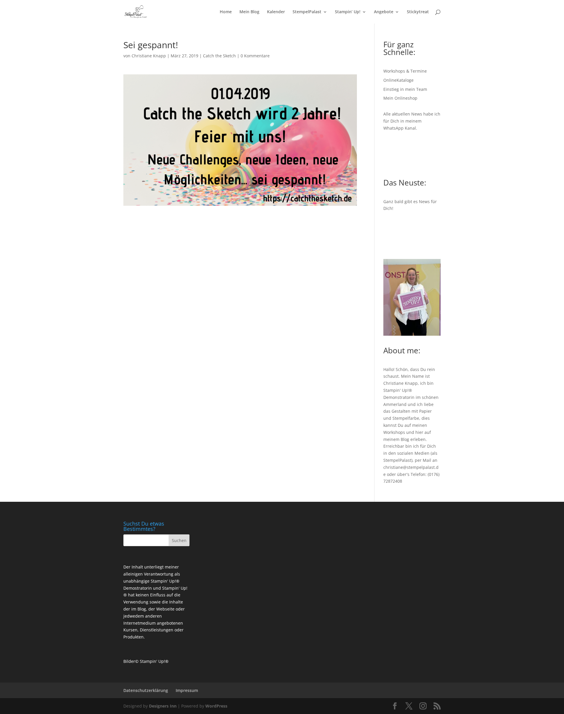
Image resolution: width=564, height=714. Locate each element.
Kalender (276, 12)
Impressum (187, 690)
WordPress (216, 706)
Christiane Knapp (149, 55)
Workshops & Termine (405, 71)
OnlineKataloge (398, 80)
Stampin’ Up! (347, 12)
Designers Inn (163, 706)
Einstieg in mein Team (405, 89)
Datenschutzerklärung (145, 690)
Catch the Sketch (219, 55)
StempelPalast (307, 12)
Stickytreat (418, 12)
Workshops (394, 432)
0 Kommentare (255, 55)
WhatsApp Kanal (399, 128)
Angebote (383, 12)
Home (226, 12)
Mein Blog (249, 12)
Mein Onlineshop (400, 98)
